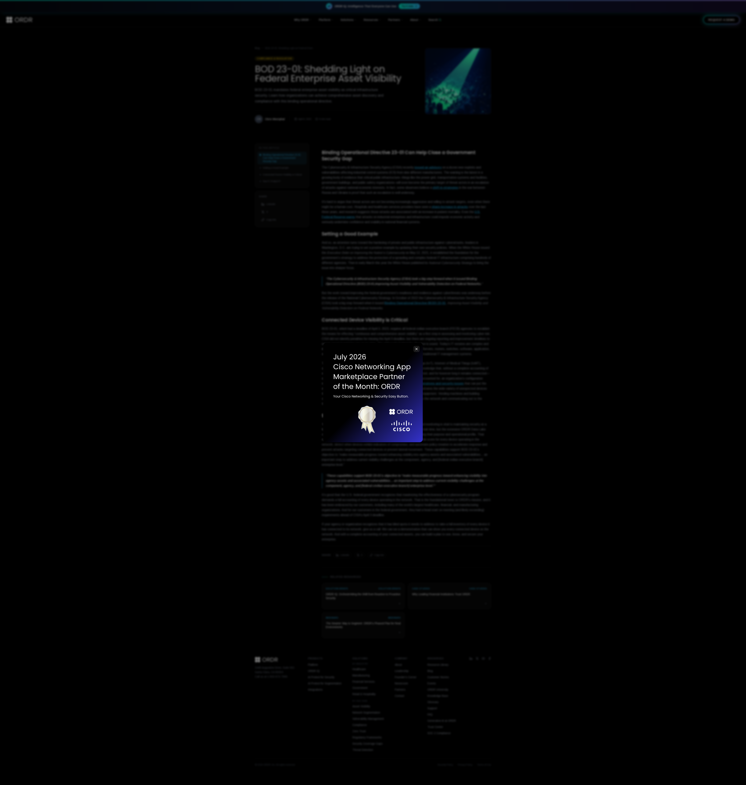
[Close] (416, 349)
